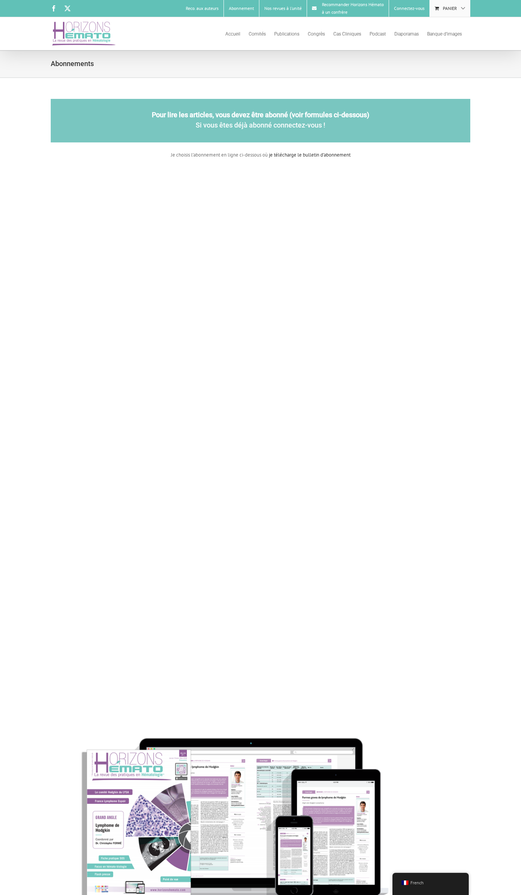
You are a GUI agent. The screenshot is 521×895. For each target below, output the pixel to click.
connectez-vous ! (299, 125)
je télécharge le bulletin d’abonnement (309, 155)
